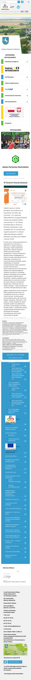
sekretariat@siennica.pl (14, 626)
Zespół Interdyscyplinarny (14, 480)
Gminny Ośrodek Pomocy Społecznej (13, 476)
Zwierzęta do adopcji (12, 499)
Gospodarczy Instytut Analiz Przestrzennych (12, 536)
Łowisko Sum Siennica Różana (12, 546)
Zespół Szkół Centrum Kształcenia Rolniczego (13, 530)
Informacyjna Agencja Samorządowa (12, 460)
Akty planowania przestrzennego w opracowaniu (14, 384)
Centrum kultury (10, 472)
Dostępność (8, 123)
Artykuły (11, 435)
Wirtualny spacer (10, 456)
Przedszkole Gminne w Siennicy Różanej (12, 525)
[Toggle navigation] (28, 2)
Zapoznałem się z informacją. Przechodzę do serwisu (15, 356)
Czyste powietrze (10, 433)
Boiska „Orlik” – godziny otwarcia (12, 541)
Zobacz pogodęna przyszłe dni (6, 574)
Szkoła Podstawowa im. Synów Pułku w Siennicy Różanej (12, 519)
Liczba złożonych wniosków (14, 439)
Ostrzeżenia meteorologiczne (10, 11)
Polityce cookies (20, 343)
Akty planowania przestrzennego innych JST (13, 411)
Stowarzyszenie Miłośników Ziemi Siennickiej (10, 467)
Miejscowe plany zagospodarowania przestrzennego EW (18, 376)
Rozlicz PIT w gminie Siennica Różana (11, 428)
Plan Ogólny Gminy (16, 365)
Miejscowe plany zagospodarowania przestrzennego (18, 370)
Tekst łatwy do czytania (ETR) (12, 657)
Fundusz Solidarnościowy (12, 83)
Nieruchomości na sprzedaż (11, 556)
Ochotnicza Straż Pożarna (11, 503)
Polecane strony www (12, 551)
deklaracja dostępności (19, 349)
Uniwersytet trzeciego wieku (12, 513)
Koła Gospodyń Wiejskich (13, 508)
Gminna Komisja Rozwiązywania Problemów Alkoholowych (10, 493)
